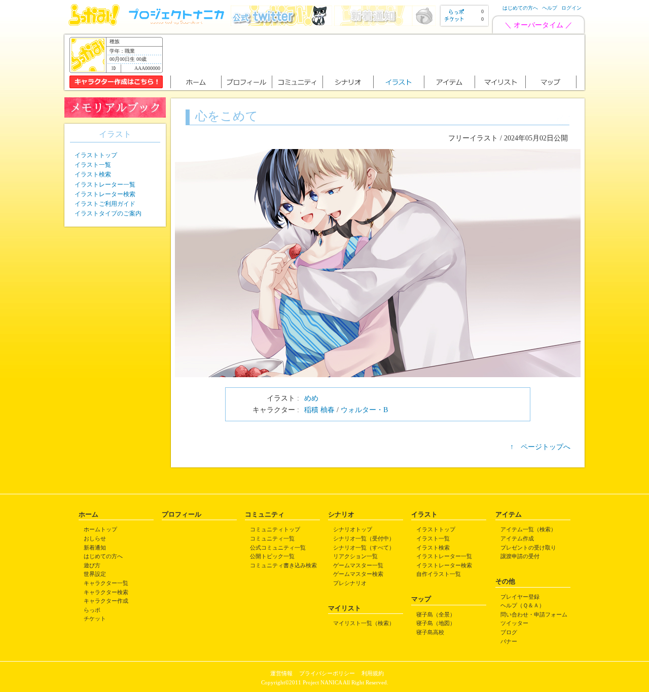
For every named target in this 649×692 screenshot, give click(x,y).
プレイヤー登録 (519, 597)
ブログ (508, 632)
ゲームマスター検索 (358, 574)
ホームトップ (100, 529)
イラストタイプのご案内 (108, 213)
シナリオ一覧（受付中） (363, 538)
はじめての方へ (520, 8)
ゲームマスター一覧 (358, 565)
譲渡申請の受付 (519, 556)
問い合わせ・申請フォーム (533, 614)
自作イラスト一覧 (438, 574)
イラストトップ (96, 155)
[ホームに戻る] (94, 23)
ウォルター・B (364, 410)
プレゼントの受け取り (528, 547)
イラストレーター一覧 (105, 184)
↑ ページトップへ (540, 447)
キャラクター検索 (106, 592)
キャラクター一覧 (106, 583)
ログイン (571, 8)
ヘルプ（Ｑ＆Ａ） (522, 605)
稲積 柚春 (319, 410)
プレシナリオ (350, 583)
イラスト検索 (93, 174)
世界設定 (95, 574)
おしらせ (95, 538)
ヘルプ (549, 8)
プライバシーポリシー (327, 673)
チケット (95, 618)
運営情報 (281, 673)
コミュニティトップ (275, 529)
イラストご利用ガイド (105, 203)
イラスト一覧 (93, 164)
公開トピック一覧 (272, 556)
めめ (311, 398)
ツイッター (514, 623)
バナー (508, 641)
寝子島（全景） (435, 614)
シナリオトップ (352, 529)
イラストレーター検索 (105, 194)
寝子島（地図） (435, 623)
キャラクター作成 (106, 601)
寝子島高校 (430, 632)
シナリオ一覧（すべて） (363, 547)
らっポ (92, 610)
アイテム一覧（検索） (528, 529)
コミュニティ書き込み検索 (283, 565)
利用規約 (373, 673)
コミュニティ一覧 (272, 538)
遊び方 (92, 565)
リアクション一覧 (355, 556)
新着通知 (95, 547)
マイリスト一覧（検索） (363, 623)
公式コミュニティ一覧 (278, 547)
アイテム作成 (517, 538)
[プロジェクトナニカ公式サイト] (178, 23)
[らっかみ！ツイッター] (281, 23)
